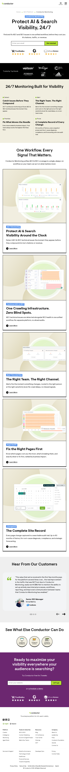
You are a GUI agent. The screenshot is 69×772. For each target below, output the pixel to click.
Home (18, 12)
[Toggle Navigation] (66, 3)
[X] (3, 720)
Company (55, 730)
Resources (38, 730)
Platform (5, 730)
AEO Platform (28, 12)
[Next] (63, 614)
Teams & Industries (25, 730)
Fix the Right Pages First (24, 449)
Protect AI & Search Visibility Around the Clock (26, 233)
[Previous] (57, 614)
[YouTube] (9, 720)
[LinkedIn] (6, 720)
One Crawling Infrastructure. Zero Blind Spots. (27, 310)
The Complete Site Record (26, 531)
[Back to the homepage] (7, 3)
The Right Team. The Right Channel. (32, 379)
